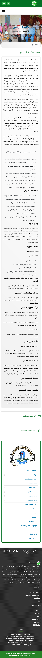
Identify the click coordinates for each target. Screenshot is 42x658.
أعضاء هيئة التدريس (31, 504)
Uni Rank (37, 622)
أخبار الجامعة (35, 592)
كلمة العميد (33, 483)
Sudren (38, 613)
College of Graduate (33, 595)
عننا (39, 601)
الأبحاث (35, 513)
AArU (39, 616)
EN (4, 3)
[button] (3, 10)
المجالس (34, 517)
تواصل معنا (33, 534)
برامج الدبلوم (33, 496)
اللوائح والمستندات (31, 479)
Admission (36, 619)
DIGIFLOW (37, 625)
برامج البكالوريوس (31, 492)
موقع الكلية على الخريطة (29, 525)
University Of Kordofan (20, 653)
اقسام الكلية (33, 487)
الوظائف (37, 598)
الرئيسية (26, 31)
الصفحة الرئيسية (32, 470)
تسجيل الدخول (32, 538)
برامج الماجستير (32, 500)
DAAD (38, 610)
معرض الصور (33, 521)
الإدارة (35, 509)
